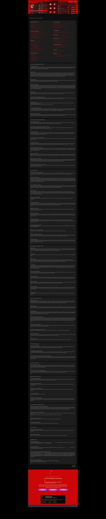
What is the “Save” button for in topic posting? (36, 49)
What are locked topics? (33, 59)
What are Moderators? (56, 23)
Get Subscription (43, 489)
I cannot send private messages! (57, 31)
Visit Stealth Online (53, 489)
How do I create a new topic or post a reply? (36, 41)
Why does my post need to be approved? (36, 50)
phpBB (69, 144)
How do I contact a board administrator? (58, 56)
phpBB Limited (53, 442)
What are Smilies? (32, 55)
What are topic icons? (33, 60)
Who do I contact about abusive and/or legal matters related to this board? (63, 55)
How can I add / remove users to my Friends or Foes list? (61, 36)
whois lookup (43, 453)
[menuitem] (30, 1)
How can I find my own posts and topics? (59, 42)
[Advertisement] (53, 513)
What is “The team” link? (56, 28)
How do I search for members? (57, 41)
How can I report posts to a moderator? (35, 48)
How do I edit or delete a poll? (34, 45)
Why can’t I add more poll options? (35, 44)
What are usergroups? (56, 24)
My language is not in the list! (34, 35)
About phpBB (44, 443)
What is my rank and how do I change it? (35, 37)
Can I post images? (33, 56)
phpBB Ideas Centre (67, 447)
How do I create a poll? (33, 43)
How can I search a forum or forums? (58, 39)
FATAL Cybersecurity (53, 491)
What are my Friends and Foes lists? (58, 35)
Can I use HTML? (32, 54)
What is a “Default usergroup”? (57, 27)
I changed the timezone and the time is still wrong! (37, 34)
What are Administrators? (56, 22)
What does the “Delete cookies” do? (35, 29)
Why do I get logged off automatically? (35, 28)
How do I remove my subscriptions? (58, 47)
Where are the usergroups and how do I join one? (60, 25)
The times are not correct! (33, 33)
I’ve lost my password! (33, 27)
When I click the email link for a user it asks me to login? (38, 38)
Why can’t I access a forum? (34, 46)
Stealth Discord (63, 489)
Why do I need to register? (34, 22)
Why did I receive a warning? (34, 47)
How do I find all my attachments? (58, 51)
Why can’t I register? (33, 24)
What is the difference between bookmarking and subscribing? (61, 45)
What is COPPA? (32, 23)
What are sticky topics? (33, 58)
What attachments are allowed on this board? (59, 50)
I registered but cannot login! (34, 25)
